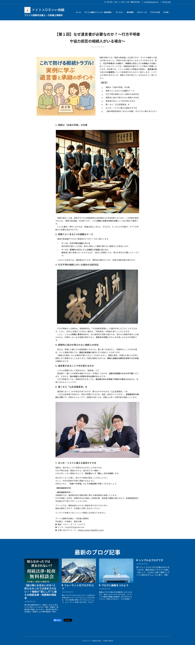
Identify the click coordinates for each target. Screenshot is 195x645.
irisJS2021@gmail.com (151, 2)
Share (58, 620)
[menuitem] (79, 12)
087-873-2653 (166, 2)
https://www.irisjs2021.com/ (91, 530)
